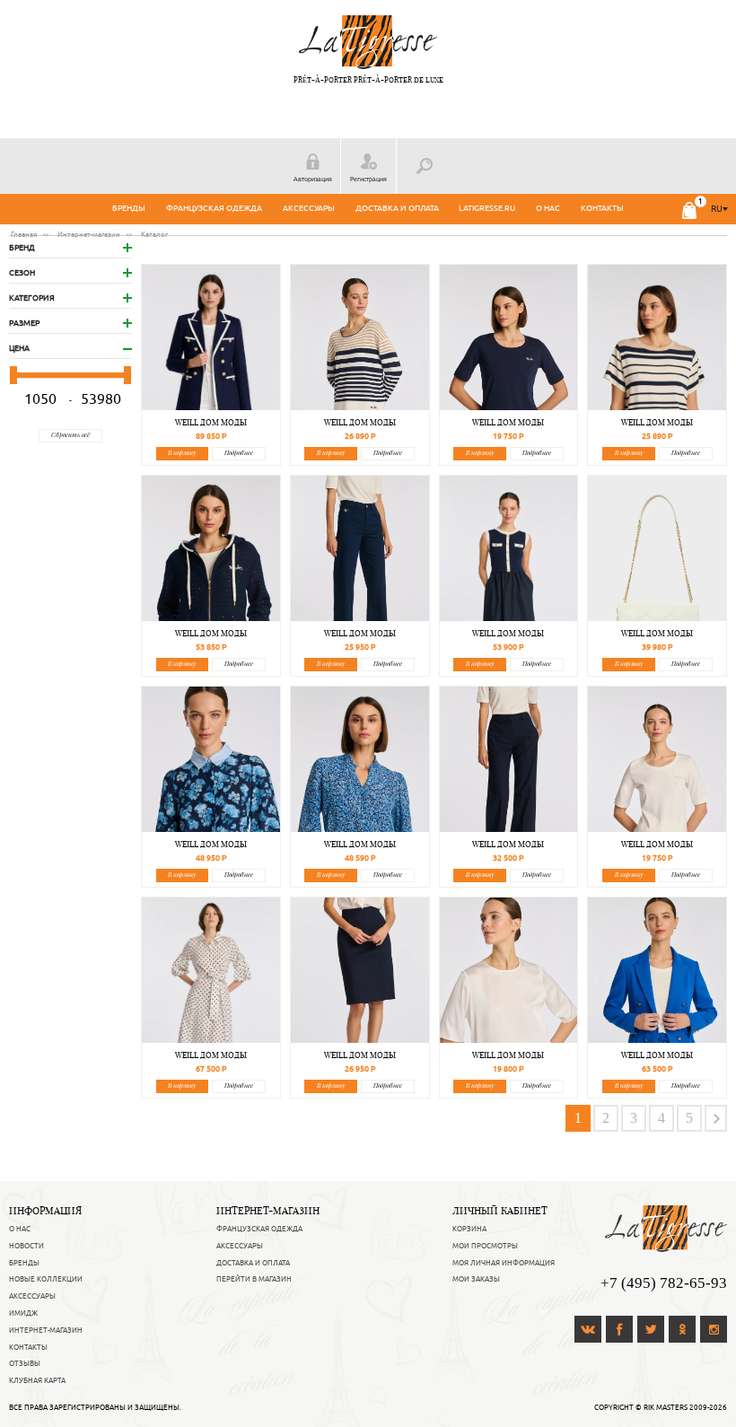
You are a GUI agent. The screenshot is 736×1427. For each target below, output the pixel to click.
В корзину (182, 453)
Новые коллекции (46, 1278)
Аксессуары (309, 208)
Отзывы (24, 1363)
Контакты (602, 208)
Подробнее (238, 453)
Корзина (469, 1228)
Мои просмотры (485, 1245)
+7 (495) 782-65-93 (663, 1282)
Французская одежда (214, 208)
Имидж (23, 1313)
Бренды (128, 208)
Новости (26, 1245)
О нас (548, 208)
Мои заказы (476, 1278)
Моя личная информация (503, 1262)
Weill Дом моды (211, 422)
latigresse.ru (487, 208)
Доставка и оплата (397, 208)
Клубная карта (37, 1380)
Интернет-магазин (46, 1330)
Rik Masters (666, 1407)
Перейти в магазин (254, 1278)
